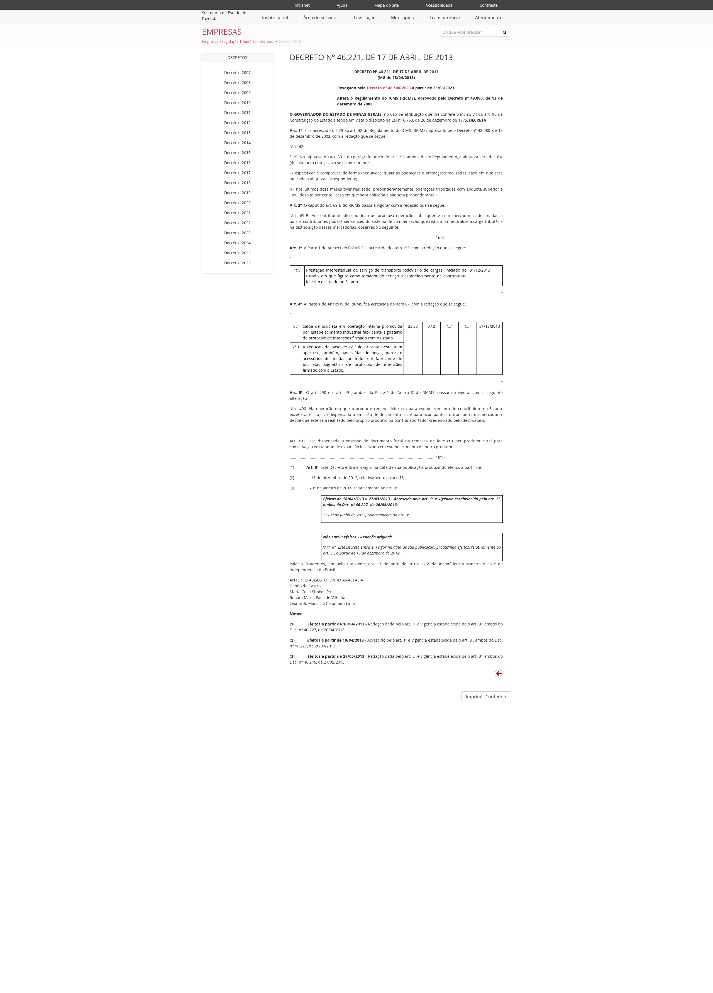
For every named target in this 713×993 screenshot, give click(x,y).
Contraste (489, 5)
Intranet (302, 5)
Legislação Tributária (239, 41)
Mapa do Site (386, 5)
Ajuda (342, 5)
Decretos (266, 41)
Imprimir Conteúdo (486, 697)
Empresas (210, 41)
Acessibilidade (439, 5)
